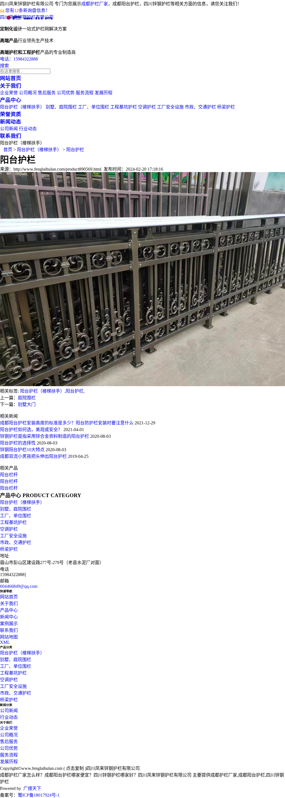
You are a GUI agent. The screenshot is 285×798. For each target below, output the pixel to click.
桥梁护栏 (226, 107)
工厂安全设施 (170, 107)
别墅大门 (27, 404)
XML (5, 642)
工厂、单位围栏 (93, 107)
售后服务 (47, 92)
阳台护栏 (75, 149)
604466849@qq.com (18, 586)
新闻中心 (9, 617)
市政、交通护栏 (200, 107)
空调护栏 (147, 107)
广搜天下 (32, 788)
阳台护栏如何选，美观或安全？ (31, 429)
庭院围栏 (27, 397)
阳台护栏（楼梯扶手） (22, 107)
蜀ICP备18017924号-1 (39, 795)
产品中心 (9, 610)
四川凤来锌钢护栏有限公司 (26, 17)
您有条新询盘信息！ (27, 10)
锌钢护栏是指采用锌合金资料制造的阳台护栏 (44, 436)
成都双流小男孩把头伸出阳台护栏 (33, 456)
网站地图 (9, 637)
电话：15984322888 (19, 59)
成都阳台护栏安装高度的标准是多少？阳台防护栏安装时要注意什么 (67, 422)
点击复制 (75, 768)
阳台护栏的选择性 (18, 443)
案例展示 (9, 623)
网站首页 (9, 596)
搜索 (4, 65)
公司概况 (28, 92)
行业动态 (28, 128)
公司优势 (66, 92)
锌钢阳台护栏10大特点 (22, 449)
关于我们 (9, 603)
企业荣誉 (9, 92)
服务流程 (85, 92)
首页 (7, 149)
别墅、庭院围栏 (61, 107)
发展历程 (103, 92)
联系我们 (9, 630)
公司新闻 (9, 128)
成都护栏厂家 (94, 3)
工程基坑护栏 (123, 107)
